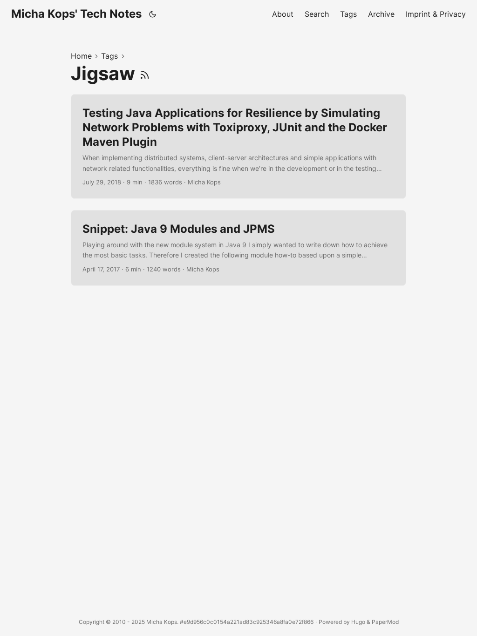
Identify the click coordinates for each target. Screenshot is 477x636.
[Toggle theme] (153, 14)
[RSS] (144, 73)
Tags (109, 56)
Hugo (358, 621)
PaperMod (385, 621)
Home (81, 56)
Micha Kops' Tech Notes (76, 13)
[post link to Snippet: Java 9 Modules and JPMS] (238, 247)
